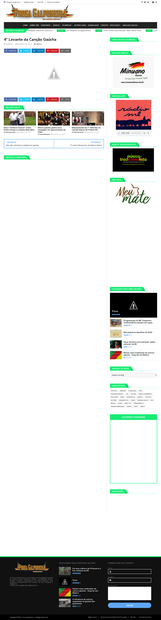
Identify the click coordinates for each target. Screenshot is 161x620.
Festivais (148, 397)
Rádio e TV (128, 403)
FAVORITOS (66, 25)
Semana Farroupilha (117, 406)
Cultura (86, 31)
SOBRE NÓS (34, 25)
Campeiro (49, 31)
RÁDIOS (56, 25)
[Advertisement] (117, 13)
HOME (25, 25)
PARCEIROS (45, 25)
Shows (129, 406)
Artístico (114, 390)
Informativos (123, 400)
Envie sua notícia (53, 2)
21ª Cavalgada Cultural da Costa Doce (27, 30)
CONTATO (104, 25)
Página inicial (29, 2)
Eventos (140, 397)
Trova (136, 406)
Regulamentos (138, 403)
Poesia (120, 403)
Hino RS (40, 2)
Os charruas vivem (145, 617)
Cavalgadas (132, 390)
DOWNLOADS (93, 25)
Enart (122, 397)
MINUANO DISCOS (130, 25)
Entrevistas (131, 397)
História (114, 400)
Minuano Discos (142, 400)
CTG (127, 394)
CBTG (140, 390)
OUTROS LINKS (80, 25)
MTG (152, 400)
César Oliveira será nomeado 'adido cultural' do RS (111, 30)
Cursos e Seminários (145, 394)
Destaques (114, 397)
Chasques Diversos (117, 394)
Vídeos (142, 406)
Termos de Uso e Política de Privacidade (113, 617)
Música (39, 44)
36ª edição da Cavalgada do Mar (67, 30)
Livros (133, 400)
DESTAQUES (115, 25)
